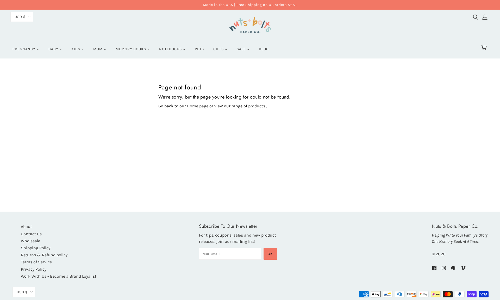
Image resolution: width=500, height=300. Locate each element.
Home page (197, 105)
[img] (475, 16)
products (256, 105)
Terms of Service (36, 261)
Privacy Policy (33, 269)
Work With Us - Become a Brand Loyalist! (59, 276)
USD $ (20, 17)
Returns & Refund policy (44, 254)
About (26, 226)
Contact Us (31, 233)
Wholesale (30, 240)
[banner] (250, 24)
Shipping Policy (35, 247)
